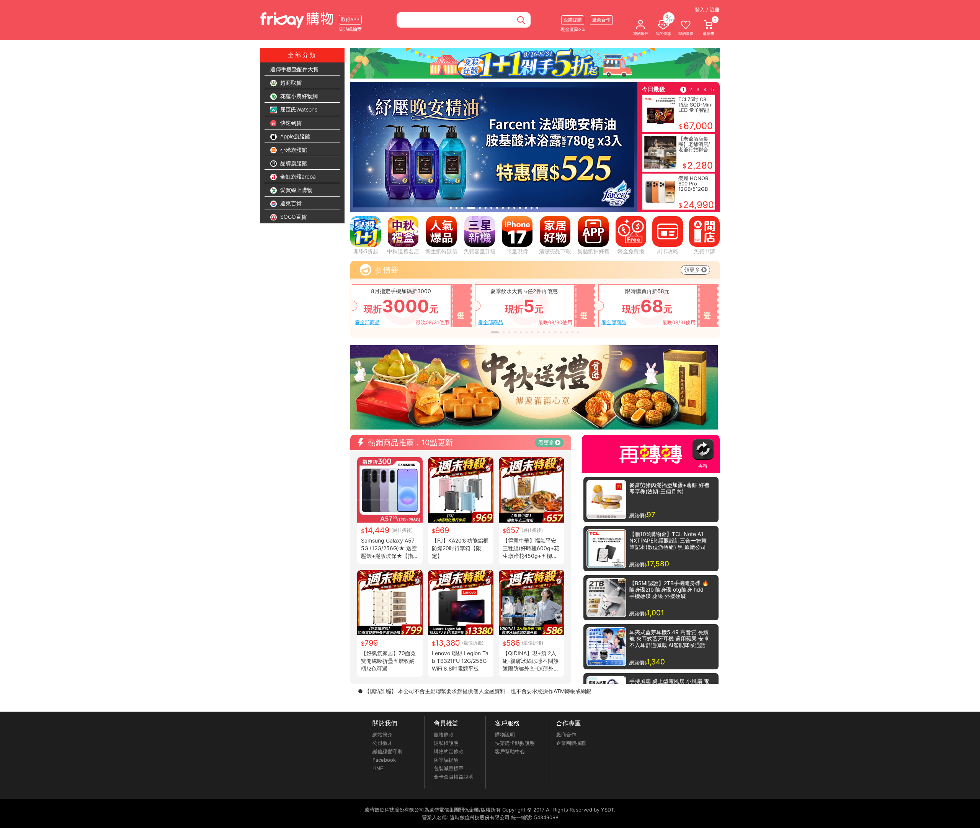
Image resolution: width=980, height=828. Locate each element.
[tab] (451, 208)
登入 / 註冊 (707, 10)
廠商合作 (566, 734)
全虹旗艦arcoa (297, 176)
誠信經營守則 (387, 751)
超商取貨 (290, 82)
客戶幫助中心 (510, 751)
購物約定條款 (449, 751)
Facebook (384, 760)
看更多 (546, 442)
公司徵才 (382, 743)
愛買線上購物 (295, 190)
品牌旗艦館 (293, 163)
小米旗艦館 (293, 149)
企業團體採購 (571, 743)
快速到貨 (290, 123)
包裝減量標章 (449, 768)
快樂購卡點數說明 (515, 743)
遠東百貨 (290, 203)
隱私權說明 (446, 743)
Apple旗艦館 (294, 136)
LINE (377, 768)
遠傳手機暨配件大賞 (294, 69)
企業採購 (573, 20)
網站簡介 (382, 734)
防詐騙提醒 (446, 760)
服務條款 (444, 734)
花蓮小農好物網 (298, 96)
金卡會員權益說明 (454, 777)
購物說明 (505, 734)
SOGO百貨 (293, 216)
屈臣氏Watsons (298, 109)
